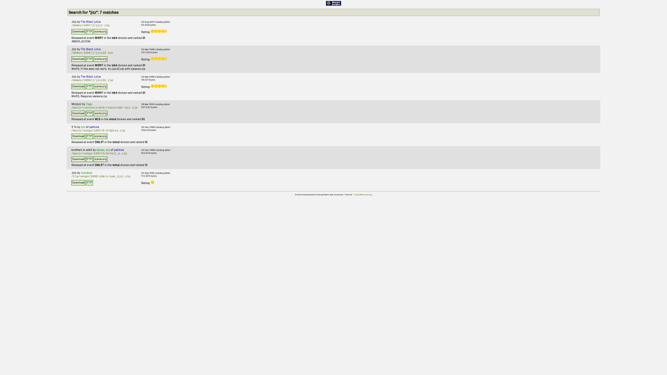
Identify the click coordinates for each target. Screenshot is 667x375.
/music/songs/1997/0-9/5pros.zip (98, 130)
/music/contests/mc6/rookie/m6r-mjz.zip (104, 107)
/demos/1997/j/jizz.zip (90, 25)
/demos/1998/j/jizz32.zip (92, 80)
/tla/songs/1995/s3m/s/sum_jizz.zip (100, 176)
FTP (89, 32)
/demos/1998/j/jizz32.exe (92, 53)
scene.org (100, 32)
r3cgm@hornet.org (363, 194)
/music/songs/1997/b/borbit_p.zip (99, 153)
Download (78, 32)
